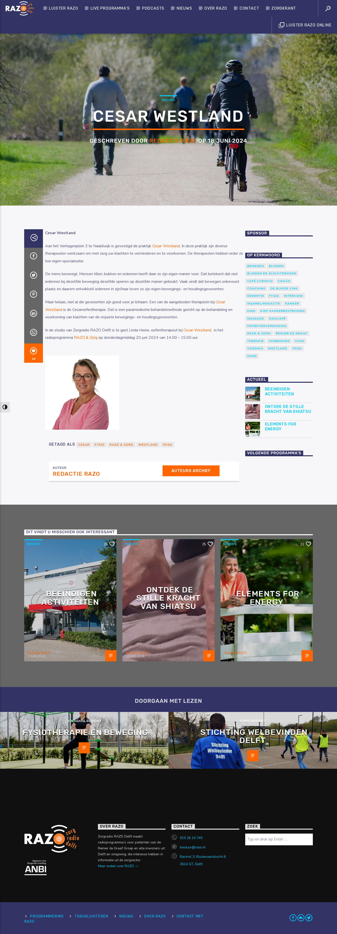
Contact (249, 8)
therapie (255, 341)
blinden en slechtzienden (272, 273)
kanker (292, 303)
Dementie (255, 296)
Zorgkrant (283, 8)
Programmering (46, 916)
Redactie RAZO (173, 140)
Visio (299, 341)
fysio (99, 445)
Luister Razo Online (308, 25)
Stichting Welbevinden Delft (254, 736)
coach (284, 281)
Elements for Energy (281, 426)
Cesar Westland (166, 246)
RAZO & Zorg (85, 337)
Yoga (167, 445)
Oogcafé (277, 319)
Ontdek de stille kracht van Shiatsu (288, 409)
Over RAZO (215, 8)
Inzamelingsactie (263, 303)
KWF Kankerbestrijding (282, 311)
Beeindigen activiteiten (279, 391)
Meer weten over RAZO (116, 866)
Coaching (256, 288)
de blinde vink (284, 288)
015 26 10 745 (191, 838)
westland (148, 445)
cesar (84, 445)
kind (251, 311)
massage (255, 319)
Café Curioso (260, 281)
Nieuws (184, 8)
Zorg (252, 356)
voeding (255, 348)
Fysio (274, 296)
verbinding (279, 341)
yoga (297, 348)
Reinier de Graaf (291, 333)
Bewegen (255, 266)
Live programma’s (110, 8)
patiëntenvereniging (267, 326)
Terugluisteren (91, 916)
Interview (293, 296)
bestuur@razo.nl (193, 847)
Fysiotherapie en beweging (85, 732)
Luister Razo (63, 8)
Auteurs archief (191, 470)
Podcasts (153, 8)
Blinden (276, 266)
